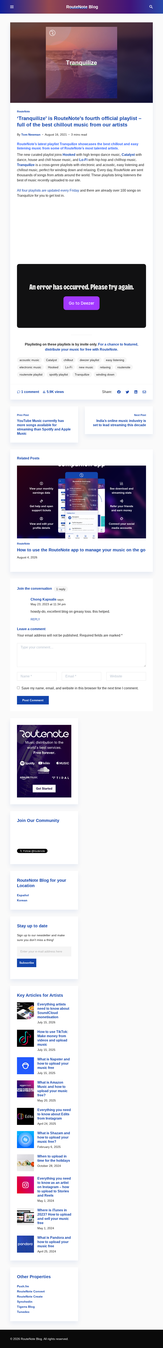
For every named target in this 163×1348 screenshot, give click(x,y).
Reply (35, 619)
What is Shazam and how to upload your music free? (53, 1137)
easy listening (115, 360)
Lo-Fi (83, 160)
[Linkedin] (136, 392)
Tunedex (23, 1312)
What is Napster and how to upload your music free (53, 1063)
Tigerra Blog (26, 1306)
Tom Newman (31, 134)
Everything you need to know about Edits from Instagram (54, 1114)
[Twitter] (127, 392)
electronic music (30, 367)
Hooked (69, 154)
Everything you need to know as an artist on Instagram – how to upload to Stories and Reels (54, 1187)
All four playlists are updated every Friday (48, 190)
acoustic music (29, 360)
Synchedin (24, 1301)
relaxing (105, 367)
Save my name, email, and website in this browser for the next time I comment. (79, 688)
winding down (105, 374)
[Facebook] (119, 392)
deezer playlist (89, 360)
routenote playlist (31, 374)
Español (23, 895)
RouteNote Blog (82, 7)
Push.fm (23, 1286)
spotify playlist (58, 374)
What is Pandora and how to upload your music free (54, 1242)
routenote (123, 367)
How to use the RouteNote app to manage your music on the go (81, 550)
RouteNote (23, 111)
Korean (22, 900)
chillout (68, 360)
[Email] (144, 392)
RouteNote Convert (31, 1291)
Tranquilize (26, 165)
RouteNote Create (30, 1296)
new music (86, 367)
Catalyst (128, 154)
